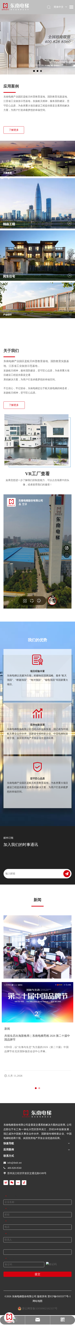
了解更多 (14, 130)
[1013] (37, 300)
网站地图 (37, 1301)
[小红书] (18, 1182)
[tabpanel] (37, 1032)
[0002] (36, 1114)
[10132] (37, 203)
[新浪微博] (5, 1182)
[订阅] (66, 873)
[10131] (37, 255)
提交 (37, 1274)
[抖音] (24, 1182)
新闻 (7, 1028)
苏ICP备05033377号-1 (59, 1296)
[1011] (37, 158)
